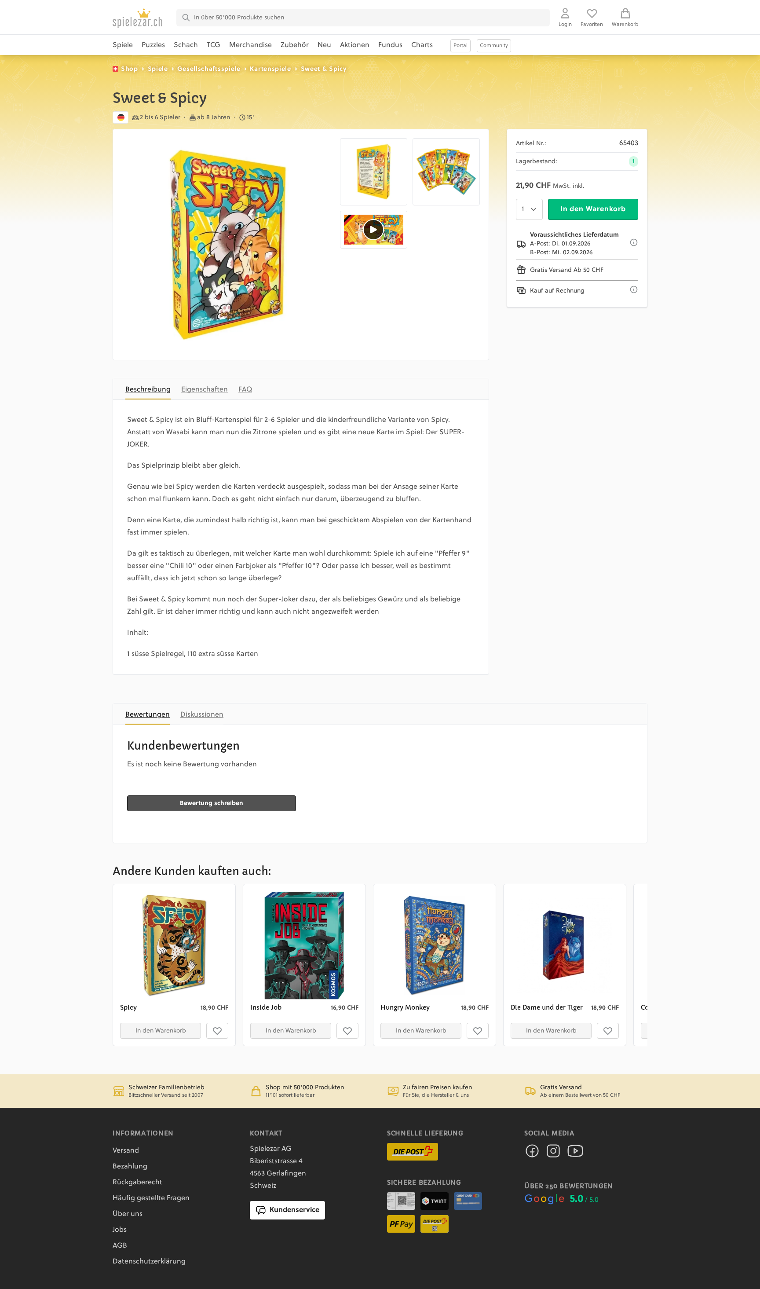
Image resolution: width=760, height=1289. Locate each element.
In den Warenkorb (593, 209)
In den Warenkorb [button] (160, 1031)
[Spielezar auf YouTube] (575, 1153)
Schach (186, 45)
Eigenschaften (204, 389)
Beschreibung (148, 389)
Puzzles (153, 45)
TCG (213, 45)
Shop (129, 69)
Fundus (390, 45)
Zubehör (295, 45)
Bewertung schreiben (211, 803)
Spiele (123, 45)
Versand (126, 1150)
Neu (324, 45)
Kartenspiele (270, 69)
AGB (120, 1245)
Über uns (127, 1214)
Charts (422, 45)
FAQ (245, 389)
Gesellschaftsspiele (208, 69)
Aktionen (354, 45)
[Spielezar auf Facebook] (532, 1153)
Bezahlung (130, 1166)
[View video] (373, 230)
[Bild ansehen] (228, 244)
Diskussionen (201, 714)
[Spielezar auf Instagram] (553, 1153)
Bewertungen (147, 714)
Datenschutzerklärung (149, 1261)
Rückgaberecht (137, 1182)
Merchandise (250, 45)
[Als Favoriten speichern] (217, 1031)
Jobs (120, 1230)
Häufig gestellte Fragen (151, 1198)
